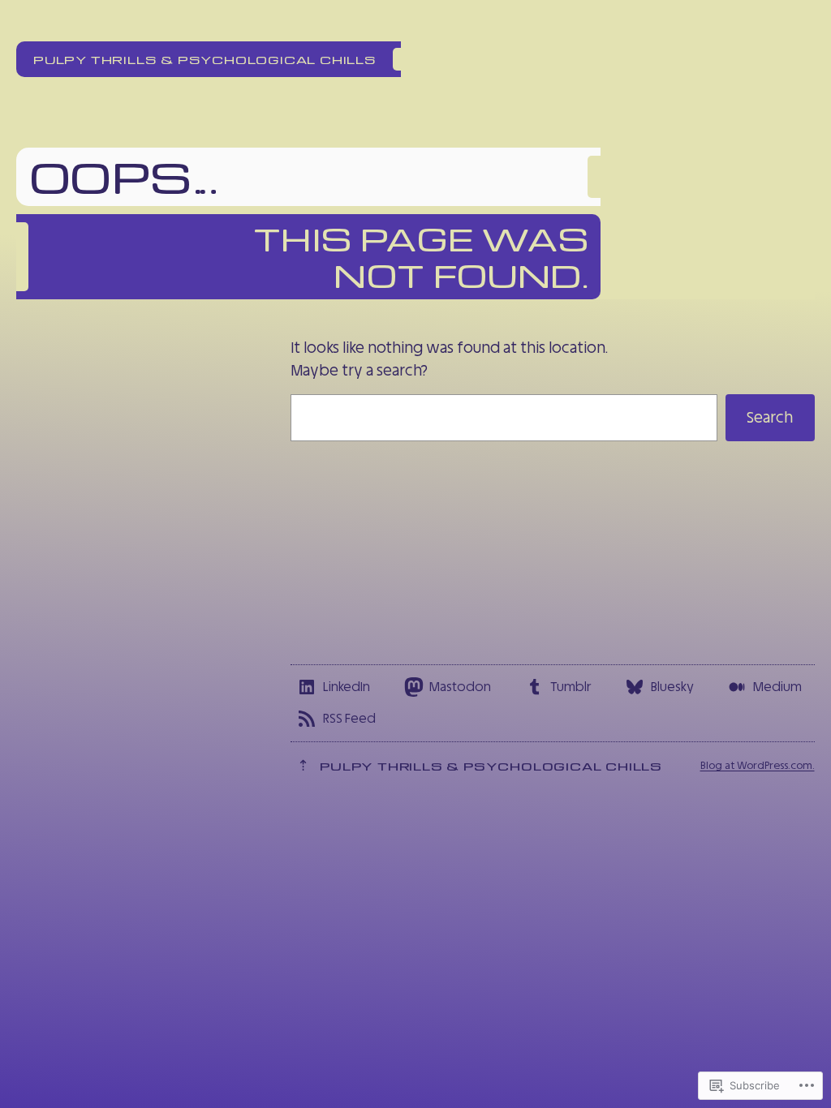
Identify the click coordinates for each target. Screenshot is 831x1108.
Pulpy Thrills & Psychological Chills (205, 59)
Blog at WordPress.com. (757, 765)
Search (770, 417)
